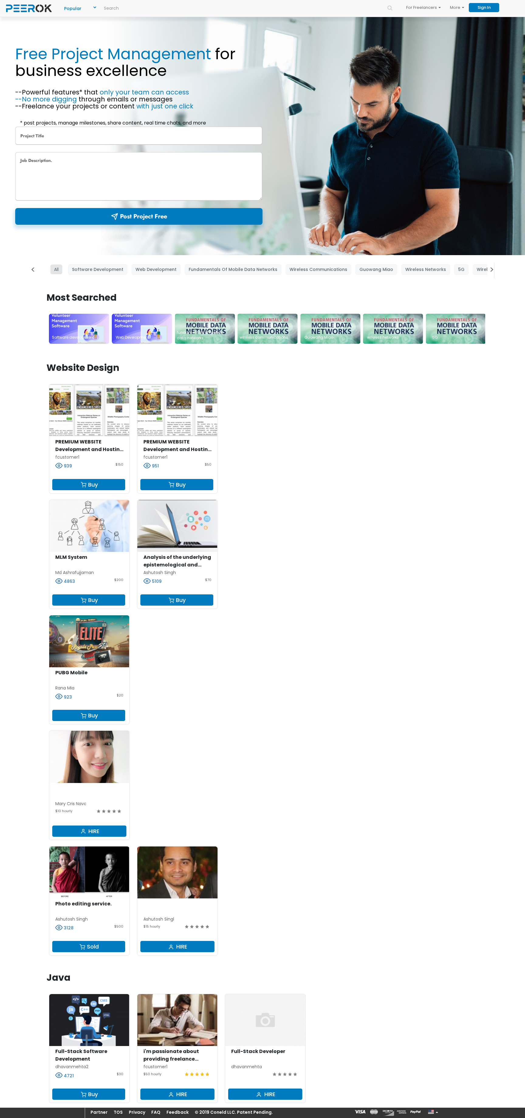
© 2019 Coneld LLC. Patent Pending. (234, 1112)
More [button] (455, 7)
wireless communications (318, 269)
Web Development (156, 269)
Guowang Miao (376, 269)
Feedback (177, 1112)
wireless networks (425, 269)
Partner (99, 1112)
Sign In (484, 7)
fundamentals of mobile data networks (233, 269)
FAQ (155, 1112)
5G (461, 269)
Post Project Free (143, 216)
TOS (118, 1112)
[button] (432, 1112)
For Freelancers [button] (422, 7)
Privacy (137, 1112)
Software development (97, 269)
